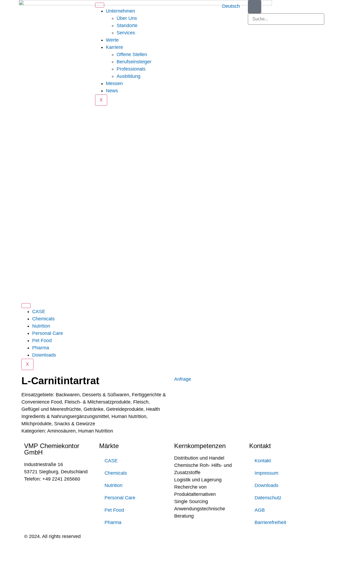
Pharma (40, 347)
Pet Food (42, 340)
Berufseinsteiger (134, 61)
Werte (112, 40)
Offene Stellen (132, 54)
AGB (260, 510)
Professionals (131, 69)
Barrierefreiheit (270, 522)
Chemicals (43, 318)
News (112, 90)
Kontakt (263, 460)
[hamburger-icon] (99, 5)
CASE (38, 311)
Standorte (127, 25)
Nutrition (41, 326)
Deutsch (231, 6)
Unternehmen (120, 11)
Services (126, 32)
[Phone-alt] (254, 6)
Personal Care (47, 333)
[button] (286, 28)
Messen (114, 83)
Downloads (44, 355)
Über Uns (127, 18)
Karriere (114, 47)
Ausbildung (128, 76)
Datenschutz (268, 497)
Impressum (266, 473)
